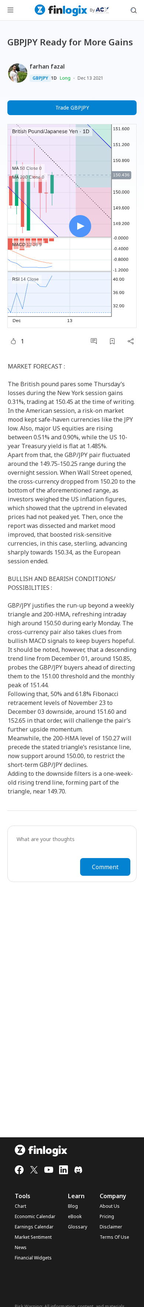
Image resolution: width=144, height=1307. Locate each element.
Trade (72, 107)
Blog (73, 1206)
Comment (105, 867)
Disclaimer (111, 1227)
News (21, 1248)
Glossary (77, 1227)
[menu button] (10, 10)
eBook (75, 1217)
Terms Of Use (114, 1237)
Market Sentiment (33, 1237)
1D (54, 78)
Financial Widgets (33, 1258)
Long (65, 78)
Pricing (107, 1217)
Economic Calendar (35, 1217)
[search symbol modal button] (133, 10)
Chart (20, 1206)
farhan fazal (47, 66)
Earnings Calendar (34, 1227)
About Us (110, 1206)
